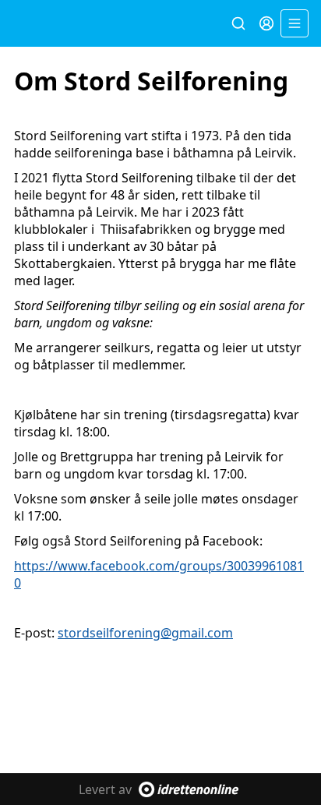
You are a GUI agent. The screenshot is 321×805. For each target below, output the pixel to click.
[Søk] (238, 23)
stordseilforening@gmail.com (145, 632)
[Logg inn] (266, 23)
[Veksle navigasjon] (294, 23)
